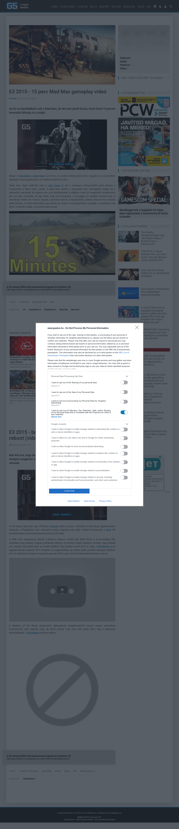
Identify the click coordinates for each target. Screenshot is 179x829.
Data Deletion (74, 501)
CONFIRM (69, 491)
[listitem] (89, 376)
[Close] (138, 328)
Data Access (89, 501)
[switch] (124, 382)
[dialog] (89, 414)
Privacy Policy (105, 501)
